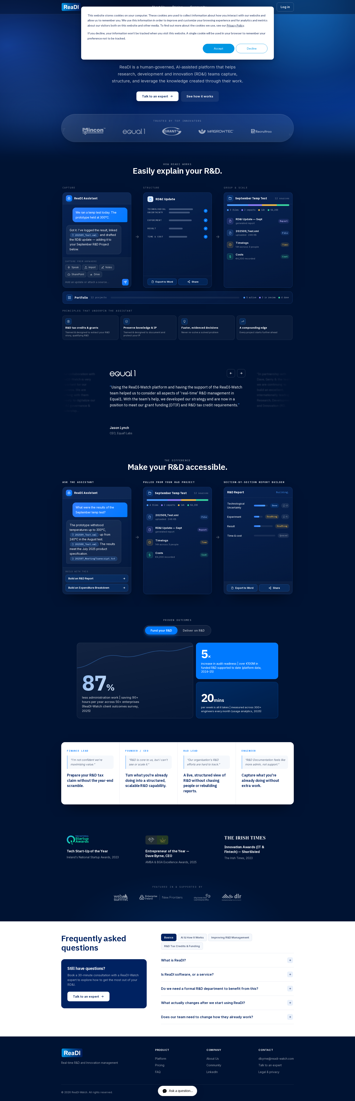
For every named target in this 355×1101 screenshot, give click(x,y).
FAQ (158, 1072)
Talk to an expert (155, 96)
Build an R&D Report (80, 578)
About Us (212, 1058)
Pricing (159, 1065)
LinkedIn (212, 1072)
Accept (218, 48)
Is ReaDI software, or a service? (226, 974)
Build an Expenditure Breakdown (88, 587)
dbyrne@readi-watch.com (276, 1058)
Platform (160, 1058)
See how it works (200, 96)
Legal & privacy (268, 1072)
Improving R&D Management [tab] (230, 937)
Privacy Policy (235, 25)
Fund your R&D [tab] (161, 630)
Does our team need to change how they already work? (226, 1017)
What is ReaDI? (226, 960)
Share (195, 281)
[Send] (125, 282)
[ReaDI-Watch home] (71, 7)
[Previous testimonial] (231, 373)
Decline (252, 48)
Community (213, 1065)
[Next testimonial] (241, 373)
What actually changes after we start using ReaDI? (226, 1002)
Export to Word (164, 281)
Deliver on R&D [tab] (194, 630)
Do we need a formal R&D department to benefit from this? (226, 988)
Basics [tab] (168, 937)
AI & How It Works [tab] (192, 937)
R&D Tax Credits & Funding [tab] (182, 946)
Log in (285, 7)
